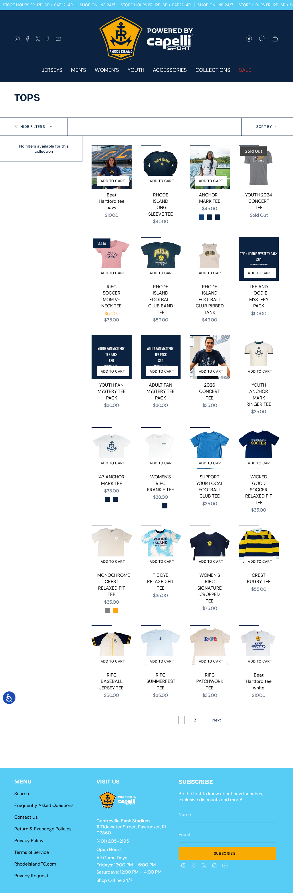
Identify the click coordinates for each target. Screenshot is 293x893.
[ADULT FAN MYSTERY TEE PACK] (161, 357)
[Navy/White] (209, 217)
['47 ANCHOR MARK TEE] (112, 449)
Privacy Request (31, 876)
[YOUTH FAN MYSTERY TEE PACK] (112, 357)
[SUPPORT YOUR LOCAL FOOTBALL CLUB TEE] (210, 449)
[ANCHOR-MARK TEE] (210, 167)
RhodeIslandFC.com (35, 864)
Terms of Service (31, 852)
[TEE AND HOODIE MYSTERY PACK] (259, 259)
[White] (156, 505)
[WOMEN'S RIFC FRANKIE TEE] (161, 449)
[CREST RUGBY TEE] (259, 547)
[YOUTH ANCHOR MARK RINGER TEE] (259, 357)
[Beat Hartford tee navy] (112, 167)
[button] (170, 70)
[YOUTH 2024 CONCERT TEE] (259, 167)
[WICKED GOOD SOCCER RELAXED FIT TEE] (259, 449)
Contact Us (26, 817)
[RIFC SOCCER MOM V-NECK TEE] (112, 259)
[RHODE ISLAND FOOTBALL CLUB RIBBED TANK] (210, 259)
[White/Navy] (201, 217)
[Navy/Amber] (217, 217)
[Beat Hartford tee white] (259, 647)
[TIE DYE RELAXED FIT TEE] (161, 547)
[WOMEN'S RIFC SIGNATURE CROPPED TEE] (210, 547)
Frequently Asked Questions (44, 805)
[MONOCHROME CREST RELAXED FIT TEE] (112, 547)
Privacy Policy (28, 841)
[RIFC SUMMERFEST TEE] (161, 647)
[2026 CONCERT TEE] (210, 357)
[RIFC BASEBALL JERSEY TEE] (112, 647)
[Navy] (107, 499)
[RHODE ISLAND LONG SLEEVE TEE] (161, 167)
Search (21, 794)
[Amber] (115, 610)
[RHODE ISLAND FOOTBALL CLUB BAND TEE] (161, 259)
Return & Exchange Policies (43, 829)
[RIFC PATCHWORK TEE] (210, 647)
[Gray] (107, 610)
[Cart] (275, 38)
